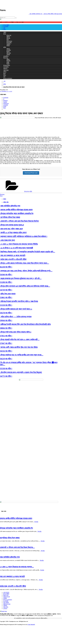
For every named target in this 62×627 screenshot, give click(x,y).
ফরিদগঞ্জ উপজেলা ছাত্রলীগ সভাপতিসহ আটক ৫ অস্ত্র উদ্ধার (19, 301)
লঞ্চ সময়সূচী (5, 26)
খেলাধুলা (8, 54)
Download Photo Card (31, 173)
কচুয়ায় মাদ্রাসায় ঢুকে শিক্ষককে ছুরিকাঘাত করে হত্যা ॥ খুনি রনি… (20, 278)
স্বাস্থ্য (8, 62)
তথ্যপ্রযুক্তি (6, 67)
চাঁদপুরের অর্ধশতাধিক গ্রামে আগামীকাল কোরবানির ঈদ (16, 213)
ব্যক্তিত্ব (5, 68)
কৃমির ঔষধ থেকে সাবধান (8, 294)
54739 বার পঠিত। (6, 290)
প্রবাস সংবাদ (5, 70)
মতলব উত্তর (9, 41)
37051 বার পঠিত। (6, 336)
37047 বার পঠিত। (6, 343)
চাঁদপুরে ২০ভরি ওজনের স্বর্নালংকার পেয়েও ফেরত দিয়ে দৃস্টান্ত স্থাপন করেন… (24, 263)
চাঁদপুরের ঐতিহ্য (6, 65)
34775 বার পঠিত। (6, 376)
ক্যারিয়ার (5, 598)
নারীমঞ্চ (8, 59)
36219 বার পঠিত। (6, 359)
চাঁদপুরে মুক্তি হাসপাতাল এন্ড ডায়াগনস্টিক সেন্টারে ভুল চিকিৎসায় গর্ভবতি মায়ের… (25, 286)
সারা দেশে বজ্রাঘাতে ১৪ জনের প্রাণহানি (12, 255)
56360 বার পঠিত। (6, 274)
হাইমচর (8, 45)
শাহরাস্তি (8, 44)
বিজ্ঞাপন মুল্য (5, 595)
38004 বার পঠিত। (6, 328)
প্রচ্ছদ (4, 32)
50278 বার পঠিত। (6, 313)
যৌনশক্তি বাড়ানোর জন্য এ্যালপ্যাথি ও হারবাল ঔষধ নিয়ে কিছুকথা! (21, 372)
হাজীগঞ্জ (8, 36)
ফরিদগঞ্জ (8, 38)
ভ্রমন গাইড (5, 607)
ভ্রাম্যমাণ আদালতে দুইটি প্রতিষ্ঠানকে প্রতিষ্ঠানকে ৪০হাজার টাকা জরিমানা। (23, 236)
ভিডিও (4, 29)
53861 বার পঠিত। (6, 297)
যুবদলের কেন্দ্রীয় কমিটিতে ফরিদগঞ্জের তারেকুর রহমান (51, 14)
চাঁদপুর (4, 34)
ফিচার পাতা (5, 57)
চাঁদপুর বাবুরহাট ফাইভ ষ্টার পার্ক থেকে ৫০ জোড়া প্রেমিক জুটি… (19, 339)
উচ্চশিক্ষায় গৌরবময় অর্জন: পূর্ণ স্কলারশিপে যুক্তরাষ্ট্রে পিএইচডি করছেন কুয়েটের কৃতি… (27, 252)
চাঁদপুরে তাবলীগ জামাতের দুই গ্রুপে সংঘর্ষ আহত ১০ (16, 309)
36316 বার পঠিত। (6, 351)
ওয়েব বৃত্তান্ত (6, 592)
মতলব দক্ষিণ (9, 42)
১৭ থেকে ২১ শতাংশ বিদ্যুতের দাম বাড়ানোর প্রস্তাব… (17, 567)
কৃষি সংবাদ (9, 53)
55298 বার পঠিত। (6, 282)
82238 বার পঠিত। (6, 267)
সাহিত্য (4, 72)
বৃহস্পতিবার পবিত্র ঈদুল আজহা (10, 217)
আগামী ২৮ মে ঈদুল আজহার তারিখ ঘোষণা (13, 232)
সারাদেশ (8, 48)
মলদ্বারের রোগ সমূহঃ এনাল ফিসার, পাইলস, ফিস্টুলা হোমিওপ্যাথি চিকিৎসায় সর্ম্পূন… (26, 271)
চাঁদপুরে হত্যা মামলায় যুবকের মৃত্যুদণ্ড (12, 225)
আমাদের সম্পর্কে (6, 596)
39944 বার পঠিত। (6, 320)
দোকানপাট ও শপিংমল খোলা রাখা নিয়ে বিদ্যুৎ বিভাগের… (17, 547)
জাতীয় (4, 47)
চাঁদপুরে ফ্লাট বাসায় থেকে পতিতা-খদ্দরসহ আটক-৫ (15, 332)
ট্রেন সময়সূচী (6, 602)
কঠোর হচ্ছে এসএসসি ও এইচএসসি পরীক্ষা (13, 259)
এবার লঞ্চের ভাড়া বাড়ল (7, 240)
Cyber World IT (31, 624)
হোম (4, 81)
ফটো (4, 28)
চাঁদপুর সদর (9, 35)
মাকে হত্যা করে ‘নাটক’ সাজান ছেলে (11, 229)
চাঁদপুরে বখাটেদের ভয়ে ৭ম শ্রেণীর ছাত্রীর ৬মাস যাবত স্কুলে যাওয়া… (21, 355)
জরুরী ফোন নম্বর (6, 604)
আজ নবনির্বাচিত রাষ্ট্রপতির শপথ (33, 14)
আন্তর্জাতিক (5, 56)
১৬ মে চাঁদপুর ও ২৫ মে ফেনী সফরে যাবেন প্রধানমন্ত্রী (16, 248)
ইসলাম (8, 63)
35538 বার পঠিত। (6, 368)
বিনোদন (8, 51)
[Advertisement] (29, 3)
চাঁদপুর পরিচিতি (6, 25)
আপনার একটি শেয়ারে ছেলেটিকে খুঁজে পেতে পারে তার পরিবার (19, 347)
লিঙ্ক (4, 73)
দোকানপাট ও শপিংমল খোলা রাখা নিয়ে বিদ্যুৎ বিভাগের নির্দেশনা (19, 221)
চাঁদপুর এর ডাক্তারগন (7, 78)
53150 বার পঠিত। (6, 305)
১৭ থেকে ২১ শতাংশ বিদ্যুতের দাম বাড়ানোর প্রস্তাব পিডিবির (19, 244)
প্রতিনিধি (5, 605)
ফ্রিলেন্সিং (8, 60)
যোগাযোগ (5, 608)
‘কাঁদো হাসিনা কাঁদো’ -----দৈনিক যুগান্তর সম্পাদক (15, 317)
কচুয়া (8, 39)
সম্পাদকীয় (9, 50)
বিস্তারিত (36, 521)
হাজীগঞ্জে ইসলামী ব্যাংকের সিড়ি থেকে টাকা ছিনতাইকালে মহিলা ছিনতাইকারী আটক (25, 324)
